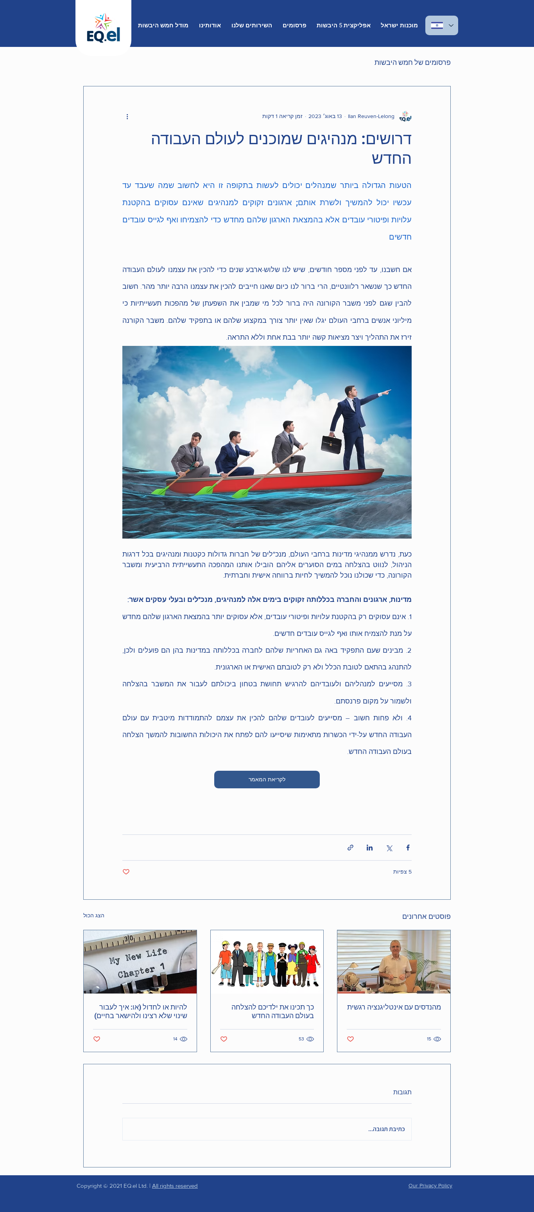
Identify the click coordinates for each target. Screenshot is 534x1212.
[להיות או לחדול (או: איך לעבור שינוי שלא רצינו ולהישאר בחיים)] (140, 962)
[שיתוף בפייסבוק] (408, 847)
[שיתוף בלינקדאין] (369, 847)
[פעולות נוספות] (127, 116)
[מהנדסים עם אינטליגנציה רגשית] (393, 962)
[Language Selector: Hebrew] (441, 25)
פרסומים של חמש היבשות (413, 62)
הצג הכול (93, 915)
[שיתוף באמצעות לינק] (350, 847)
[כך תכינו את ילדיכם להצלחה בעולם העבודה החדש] (267, 962)
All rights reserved (175, 1185)
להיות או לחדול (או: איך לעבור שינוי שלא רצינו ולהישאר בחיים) (140, 1011)
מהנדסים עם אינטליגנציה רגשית (394, 1007)
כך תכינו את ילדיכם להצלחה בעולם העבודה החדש (272, 1011)
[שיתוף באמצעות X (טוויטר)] (388, 847)
